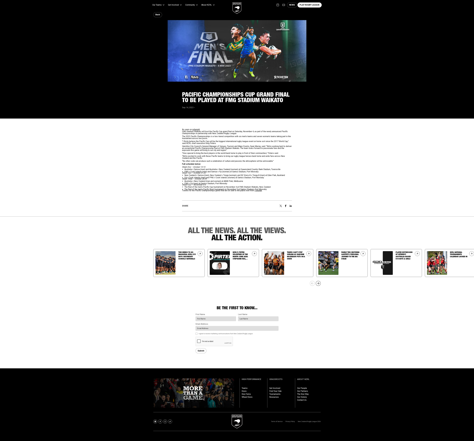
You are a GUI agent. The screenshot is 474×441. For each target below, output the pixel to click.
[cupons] (284, 5)
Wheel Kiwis (247, 397)
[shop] (278, 5)
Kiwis (244, 391)
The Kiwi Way (303, 394)
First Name (200, 314)
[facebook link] (160, 421)
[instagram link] (165, 421)
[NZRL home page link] (237, 6)
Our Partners (302, 391)
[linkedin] (290, 206)
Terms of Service (277, 421)
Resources (274, 397)
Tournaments (274, 394)
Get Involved (274, 388)
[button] (158, 5)
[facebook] (285, 206)
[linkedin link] (155, 421)
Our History (302, 397)
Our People (302, 388)
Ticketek (258, 190)
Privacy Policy (290, 421)
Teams (244, 388)
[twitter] (280, 206)
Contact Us (301, 400)
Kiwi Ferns (246, 394)
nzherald (196, 129)
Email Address (202, 324)
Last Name (242, 314)
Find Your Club (275, 391)
